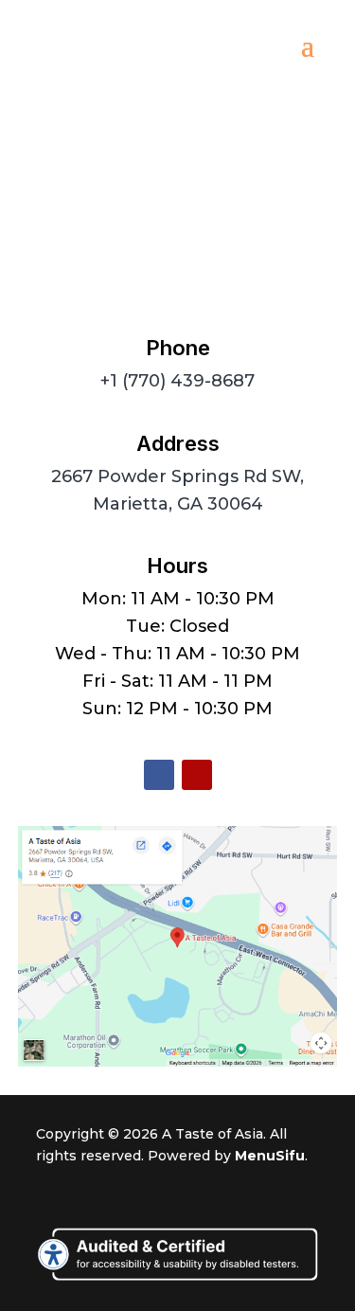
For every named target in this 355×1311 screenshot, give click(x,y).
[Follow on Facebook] (159, 775)
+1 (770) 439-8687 (177, 380)
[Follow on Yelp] (197, 775)
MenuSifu (270, 1155)
